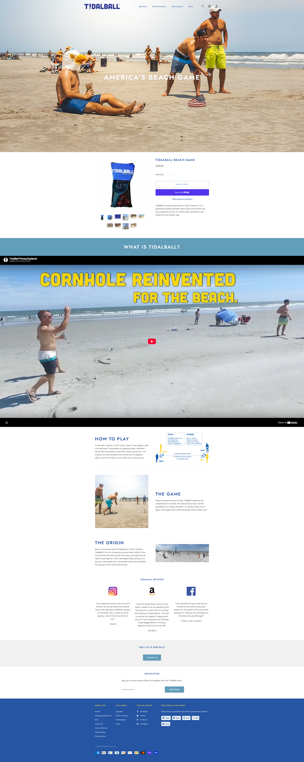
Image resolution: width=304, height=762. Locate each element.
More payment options (182, 198)
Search (97, 711)
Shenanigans (177, 6)
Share (178, 718)
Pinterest (143, 719)
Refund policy (100, 732)
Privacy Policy (100, 736)
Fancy (167, 724)
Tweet (167, 718)
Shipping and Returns (103, 715)
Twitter (143, 715)
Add (196, 718)
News (190, 6)
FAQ (96, 719)
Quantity (159, 174)
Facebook (144, 711)
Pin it (187, 718)
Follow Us (152, 657)
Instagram (144, 724)
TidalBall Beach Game (175, 160)
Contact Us (99, 724)
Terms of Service (101, 728)
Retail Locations (159, 6)
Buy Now (143, 6)
